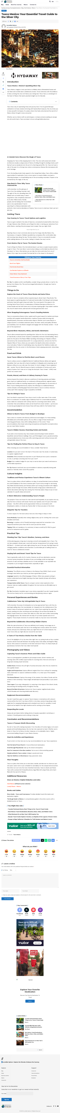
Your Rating (5, 870)
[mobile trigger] (2, 1)
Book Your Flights (15, 263)
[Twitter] (26, 912)
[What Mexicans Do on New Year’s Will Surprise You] (20, 1042)
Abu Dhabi (27, 1029)
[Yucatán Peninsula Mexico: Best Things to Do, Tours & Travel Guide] (38, 190)
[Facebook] (19, 912)
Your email (3, 1093)
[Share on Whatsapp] (45, 840)
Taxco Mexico (16, 834)
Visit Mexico (10, 784)
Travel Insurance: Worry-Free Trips (20, 277)
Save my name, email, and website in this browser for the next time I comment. (22, 895)
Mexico (4, 10)
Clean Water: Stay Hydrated (18, 274)
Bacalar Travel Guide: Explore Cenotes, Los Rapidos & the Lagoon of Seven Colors (32, 816)
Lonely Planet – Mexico (14, 786)
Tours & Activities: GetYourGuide (20, 260)
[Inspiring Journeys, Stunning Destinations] (8, 1)
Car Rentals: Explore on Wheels (19, 270)
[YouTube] (58, 1106)
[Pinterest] (33, 912)
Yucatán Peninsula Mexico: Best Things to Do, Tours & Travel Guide (49, 190)
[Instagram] (40, 912)
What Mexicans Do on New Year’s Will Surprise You (23, 814)
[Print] (15, 21)
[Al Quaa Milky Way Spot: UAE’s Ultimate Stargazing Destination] (20, 1027)
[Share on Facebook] (8, 21)
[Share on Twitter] (10, 21)
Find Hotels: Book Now (16, 267)
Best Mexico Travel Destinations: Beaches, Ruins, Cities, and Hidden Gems (30, 811)
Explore (30, 1001)
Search (40, 1049)
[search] (50, 1)
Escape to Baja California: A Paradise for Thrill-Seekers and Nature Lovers (30, 819)
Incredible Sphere (12, 25)
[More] (17, 21)
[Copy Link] (13, 21)
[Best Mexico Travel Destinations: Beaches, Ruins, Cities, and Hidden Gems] (20, 1034)
